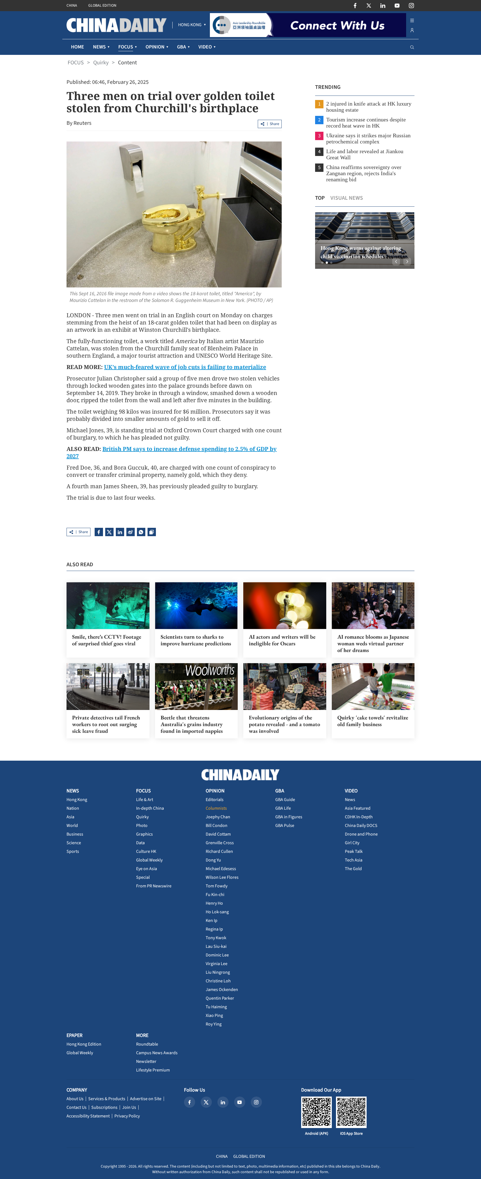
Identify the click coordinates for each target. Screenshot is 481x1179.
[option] (364, 240)
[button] (322, 263)
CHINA (72, 5)
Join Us (129, 1107)
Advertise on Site (145, 1099)
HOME (77, 46)
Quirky (101, 63)
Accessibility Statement (88, 1116)
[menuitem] (190, 25)
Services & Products (106, 1099)
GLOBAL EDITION (102, 5)
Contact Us (77, 1107)
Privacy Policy (127, 1116)
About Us (75, 1099)
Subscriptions (104, 1107)
